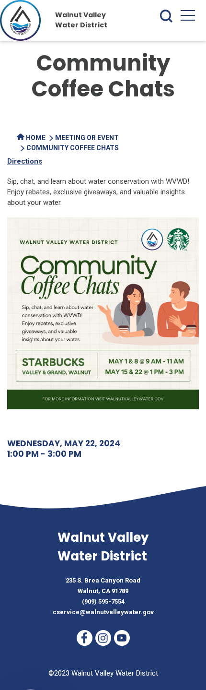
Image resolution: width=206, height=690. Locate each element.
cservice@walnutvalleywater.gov (103, 612)
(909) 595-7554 (103, 601)
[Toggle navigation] (187, 17)
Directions (24, 161)
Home (35, 138)
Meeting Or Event (87, 138)
